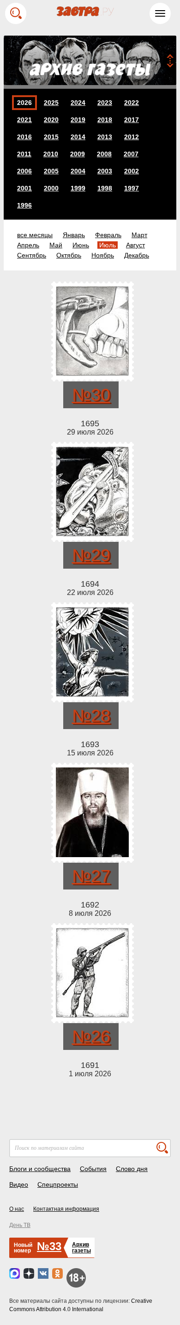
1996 (24, 205)
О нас (16, 1209)
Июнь (80, 245)
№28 (91, 715)
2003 (104, 171)
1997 (131, 188)
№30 (91, 395)
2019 (78, 119)
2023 (104, 102)
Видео (18, 1184)
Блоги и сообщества (40, 1168)
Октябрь (68, 255)
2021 (24, 119)
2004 (78, 171)
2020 (51, 119)
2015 (51, 137)
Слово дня (132, 1168)
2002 (131, 171)
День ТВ (19, 1225)
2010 (50, 154)
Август (135, 245)
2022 (131, 102)
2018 (104, 119)
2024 (78, 102)
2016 (24, 137)
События (93, 1168)
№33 (49, 1246)
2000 (51, 188)
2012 (131, 137)
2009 (77, 154)
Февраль (108, 235)
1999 (78, 188)
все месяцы (35, 235)
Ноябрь (102, 255)
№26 (91, 1036)
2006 (24, 171)
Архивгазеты (81, 1247)
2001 (24, 188)
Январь (74, 235)
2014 (78, 137)
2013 (104, 137)
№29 (91, 555)
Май (55, 245)
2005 (51, 171)
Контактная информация (66, 1209)
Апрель (28, 245)
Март (139, 235)
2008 (104, 154)
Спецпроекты (57, 1184)
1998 (104, 188)
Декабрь (136, 255)
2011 (24, 154)
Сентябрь (31, 255)
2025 (51, 102)
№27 (91, 876)
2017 (131, 119)
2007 (131, 154)
